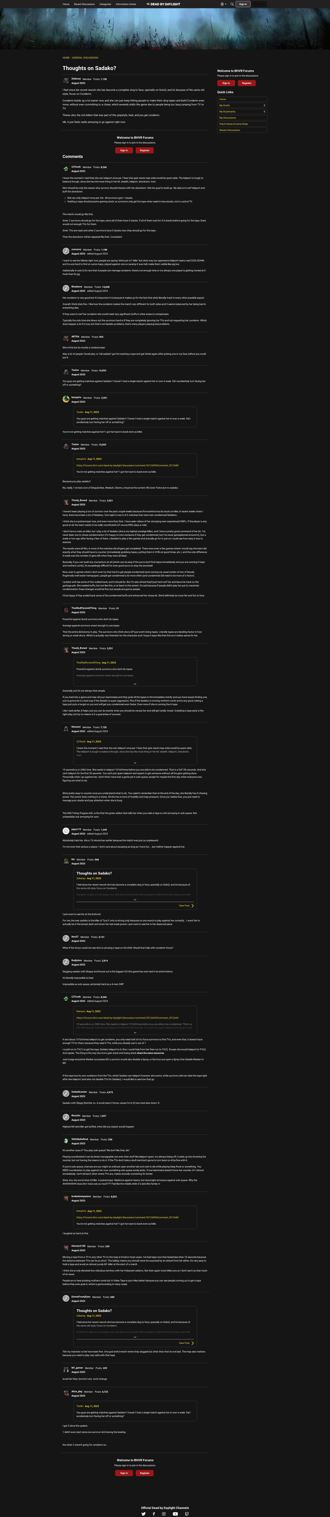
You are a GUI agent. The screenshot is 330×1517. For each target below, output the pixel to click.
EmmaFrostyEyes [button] (81, 1296)
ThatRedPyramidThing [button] (84, 608)
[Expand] (135, 684)
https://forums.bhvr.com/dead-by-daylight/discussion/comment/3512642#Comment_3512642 (127, 1017)
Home (222, 99)
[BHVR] (163, 4)
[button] (66, 80)
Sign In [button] (124, 150)
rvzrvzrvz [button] (76, 249)
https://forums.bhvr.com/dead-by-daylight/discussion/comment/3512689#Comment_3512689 (127, 465)
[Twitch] (187, 1514)
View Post (184, 905)
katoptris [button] (76, 397)
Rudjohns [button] (77, 960)
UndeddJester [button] (79, 1091)
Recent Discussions (229, 130)
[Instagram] (164, 1514)
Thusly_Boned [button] (79, 500)
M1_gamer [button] (77, 1367)
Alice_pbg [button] (77, 1391)
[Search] (232, 4)
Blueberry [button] (77, 286)
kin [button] (73, 859)
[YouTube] (175, 1514)
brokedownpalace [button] (81, 1196)
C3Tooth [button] (76, 166)
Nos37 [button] (75, 936)
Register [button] (144, 150)
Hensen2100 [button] (78, 1245)
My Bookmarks (242, 111)
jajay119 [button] (76, 829)
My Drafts (242, 105)
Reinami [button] (76, 726)
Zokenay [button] (76, 78)
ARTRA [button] (75, 336)
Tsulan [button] (75, 370)
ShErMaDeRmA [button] (80, 1139)
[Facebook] (154, 1514)
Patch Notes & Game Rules (233, 124)
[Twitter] (143, 1514)
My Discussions (227, 117)
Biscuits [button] (76, 1115)
